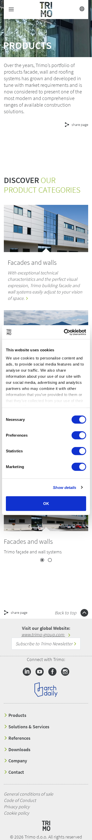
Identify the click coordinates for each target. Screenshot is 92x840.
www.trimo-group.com (43, 634)
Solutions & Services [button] (28, 726)
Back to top (66, 613)
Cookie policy (16, 813)
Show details (64, 487)
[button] (46, 143)
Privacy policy (17, 807)
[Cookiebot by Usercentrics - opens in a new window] (65, 332)
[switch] (79, 435)
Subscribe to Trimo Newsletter (45, 644)
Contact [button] (15, 772)
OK (46, 503)
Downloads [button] (18, 749)
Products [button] (16, 715)
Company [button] (17, 760)
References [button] (18, 738)
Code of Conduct (20, 800)
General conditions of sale (28, 794)
